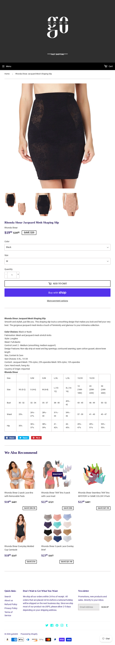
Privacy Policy (10, 608)
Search (7, 596)
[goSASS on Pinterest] (57, 626)
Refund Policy (10, 604)
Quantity (8, 269)
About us (8, 600)
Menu (8, 66)
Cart (110, 66)
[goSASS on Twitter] (46, 626)
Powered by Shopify (29, 634)
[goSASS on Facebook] (51, 626)
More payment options (57, 301)
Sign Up (105, 607)
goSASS (14, 634)
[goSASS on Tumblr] (66, 626)
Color (6, 241)
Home (7, 74)
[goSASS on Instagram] (61, 626)
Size (6, 255)
